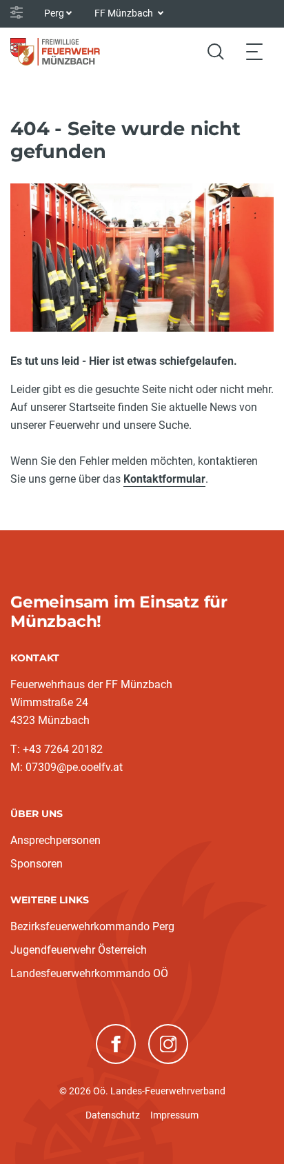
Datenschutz (112, 1115)
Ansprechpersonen (55, 840)
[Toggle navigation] (254, 51)
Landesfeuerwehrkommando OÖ (89, 973)
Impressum (174, 1115)
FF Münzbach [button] (124, 13)
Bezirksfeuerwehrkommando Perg (92, 926)
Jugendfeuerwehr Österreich (78, 949)
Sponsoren (36, 863)
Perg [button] (54, 13)
